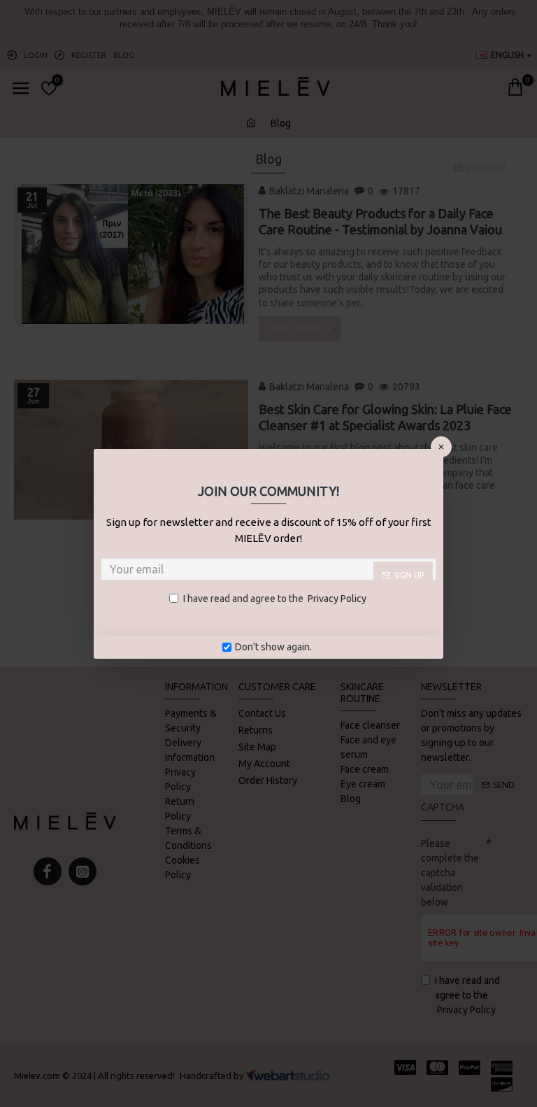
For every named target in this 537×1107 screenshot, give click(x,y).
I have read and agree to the (274, 598)
